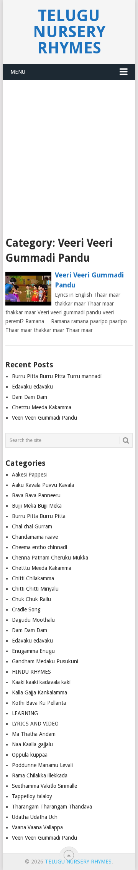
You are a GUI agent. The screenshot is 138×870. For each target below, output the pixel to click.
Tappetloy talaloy (32, 796)
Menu (17, 72)
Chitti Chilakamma (33, 578)
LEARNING (25, 713)
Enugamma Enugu (33, 651)
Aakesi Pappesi (29, 475)
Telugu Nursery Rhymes (69, 31)
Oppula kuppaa (30, 755)
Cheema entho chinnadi (39, 547)
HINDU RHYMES (31, 672)
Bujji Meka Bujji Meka (37, 506)
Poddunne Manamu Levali (42, 765)
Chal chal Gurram (32, 526)
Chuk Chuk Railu (31, 599)
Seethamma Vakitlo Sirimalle (44, 786)
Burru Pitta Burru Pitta (39, 516)
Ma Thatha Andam (34, 734)
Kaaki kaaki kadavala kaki (41, 682)
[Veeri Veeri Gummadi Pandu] (28, 288)
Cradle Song (26, 609)
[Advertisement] (69, 153)
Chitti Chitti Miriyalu (35, 589)
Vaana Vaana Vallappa (37, 827)
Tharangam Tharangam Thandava (52, 807)
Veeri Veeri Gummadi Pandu (89, 280)
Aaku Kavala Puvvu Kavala (43, 485)
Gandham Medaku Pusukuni (45, 661)
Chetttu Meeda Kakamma (41, 407)
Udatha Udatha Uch (35, 817)
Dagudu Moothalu (33, 620)
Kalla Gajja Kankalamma (39, 692)
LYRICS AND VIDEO (35, 724)
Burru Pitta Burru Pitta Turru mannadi (57, 376)
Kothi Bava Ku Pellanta (39, 703)
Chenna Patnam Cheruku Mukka (50, 558)
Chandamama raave (35, 537)
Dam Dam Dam (29, 397)
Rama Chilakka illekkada (39, 775)
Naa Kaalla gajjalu (32, 744)
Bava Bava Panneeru (36, 495)
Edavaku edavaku (32, 387)
